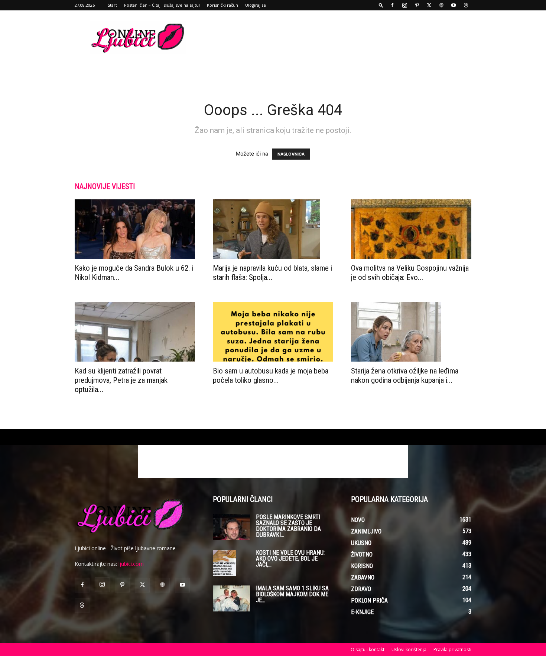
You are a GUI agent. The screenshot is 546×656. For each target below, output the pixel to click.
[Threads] (465, 5)
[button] (381, 5)
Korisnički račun (222, 5)
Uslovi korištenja (408, 649)
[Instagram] (404, 5)
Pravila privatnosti (452, 649)
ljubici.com (131, 563)
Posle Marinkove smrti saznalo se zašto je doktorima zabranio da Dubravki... (288, 525)
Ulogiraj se (255, 5)
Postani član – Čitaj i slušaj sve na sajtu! (162, 5)
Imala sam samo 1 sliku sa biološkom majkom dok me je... (292, 594)
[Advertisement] (336, 37)
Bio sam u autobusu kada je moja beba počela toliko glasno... (270, 375)
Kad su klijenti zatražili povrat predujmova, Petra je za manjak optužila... (121, 380)
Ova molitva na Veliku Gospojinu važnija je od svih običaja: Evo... (410, 273)
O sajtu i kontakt (367, 649)
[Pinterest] (416, 5)
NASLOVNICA (291, 154)
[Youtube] (453, 5)
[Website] (441, 5)
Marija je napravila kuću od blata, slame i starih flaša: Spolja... (272, 273)
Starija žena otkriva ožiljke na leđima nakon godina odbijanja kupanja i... (404, 375)
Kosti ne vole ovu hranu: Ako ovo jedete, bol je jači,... (290, 558)
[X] (429, 5)
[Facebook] (392, 5)
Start (112, 5)
